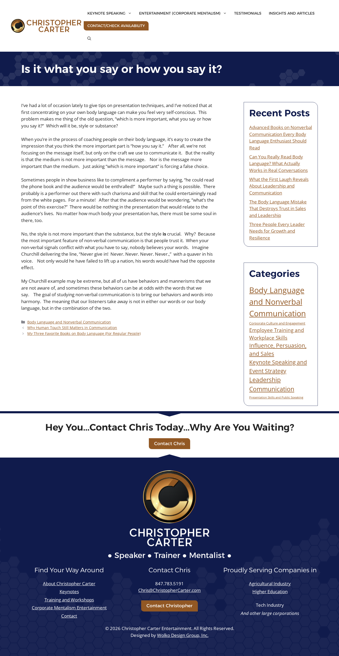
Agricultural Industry (270, 583)
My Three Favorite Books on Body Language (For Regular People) (84, 333)
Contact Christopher (169, 605)
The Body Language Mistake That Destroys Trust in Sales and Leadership (278, 208)
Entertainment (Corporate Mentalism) (179, 13)
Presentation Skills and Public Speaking (276, 397)
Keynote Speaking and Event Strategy (278, 366)
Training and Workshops (69, 600)
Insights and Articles (292, 13)
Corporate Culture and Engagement (277, 323)
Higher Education (270, 591)
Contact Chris (169, 443)
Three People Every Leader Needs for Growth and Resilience (277, 231)
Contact (69, 616)
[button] (89, 38)
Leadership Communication (271, 384)
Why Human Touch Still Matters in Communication (72, 327)
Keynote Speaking (106, 13)
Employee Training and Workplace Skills (276, 334)
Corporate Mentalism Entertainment (69, 608)
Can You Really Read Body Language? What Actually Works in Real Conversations (278, 163)
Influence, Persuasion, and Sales (277, 349)
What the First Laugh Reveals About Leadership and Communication (279, 186)
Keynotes (69, 591)
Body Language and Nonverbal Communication (69, 322)
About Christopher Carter (69, 583)
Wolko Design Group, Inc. (182, 635)
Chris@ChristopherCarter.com (169, 590)
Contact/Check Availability (116, 25)
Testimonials (247, 13)
